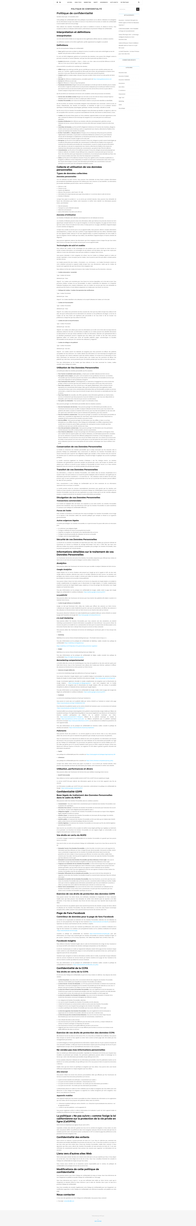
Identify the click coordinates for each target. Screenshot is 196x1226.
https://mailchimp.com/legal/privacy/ (74, 643)
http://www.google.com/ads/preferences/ (89, 615)
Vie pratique (125, 2)
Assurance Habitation (124, 79)
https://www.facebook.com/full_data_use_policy (85, 964)
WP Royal (102, 1215)
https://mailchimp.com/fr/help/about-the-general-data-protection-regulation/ (77, 646)
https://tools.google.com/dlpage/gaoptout (79, 683)
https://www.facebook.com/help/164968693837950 (71, 703)
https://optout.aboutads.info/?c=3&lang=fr (71, 717)
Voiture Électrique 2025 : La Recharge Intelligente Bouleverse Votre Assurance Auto (129, 37)
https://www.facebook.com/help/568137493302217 (71, 708)
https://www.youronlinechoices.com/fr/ (78, 720)
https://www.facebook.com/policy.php (100, 933)
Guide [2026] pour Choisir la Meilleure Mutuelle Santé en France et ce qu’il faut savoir (128, 45)
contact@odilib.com (69, 1201)
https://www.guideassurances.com (102, 79)
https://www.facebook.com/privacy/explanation (81, 727)
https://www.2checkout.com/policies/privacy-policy (99, 760)
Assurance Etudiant (124, 76)
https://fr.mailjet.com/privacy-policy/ (74, 657)
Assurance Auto (123, 72)
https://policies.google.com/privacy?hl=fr (94, 592)
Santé (96, 2)
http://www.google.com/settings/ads (105, 678)
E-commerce (122, 90)
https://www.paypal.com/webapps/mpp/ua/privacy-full (100, 754)
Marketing (87, 2)
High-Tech (78, 2)
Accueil (69, 2)
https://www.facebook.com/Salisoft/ (98, 921)
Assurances (104, 2)
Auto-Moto (114, 2)
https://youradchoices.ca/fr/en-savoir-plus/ (72, 718)
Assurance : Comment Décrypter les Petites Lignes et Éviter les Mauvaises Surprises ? (129, 22)
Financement (122, 94)
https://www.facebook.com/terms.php (67, 930)
